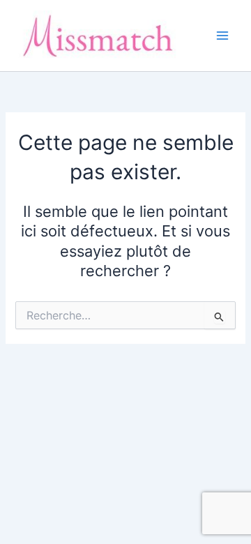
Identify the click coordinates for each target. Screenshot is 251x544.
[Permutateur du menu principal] (222, 35)
